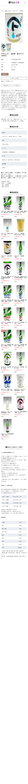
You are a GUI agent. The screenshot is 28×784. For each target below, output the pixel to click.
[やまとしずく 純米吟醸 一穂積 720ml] (20, 359)
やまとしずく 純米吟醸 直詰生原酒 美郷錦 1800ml (7, 300)
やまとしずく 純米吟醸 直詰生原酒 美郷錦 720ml (20, 300)
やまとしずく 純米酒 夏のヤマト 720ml (7, 234)
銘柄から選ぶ (8, 11)
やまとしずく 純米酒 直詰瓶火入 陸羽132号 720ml (20, 212)
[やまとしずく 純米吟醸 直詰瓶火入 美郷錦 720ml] (20, 336)
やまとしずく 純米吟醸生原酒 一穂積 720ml (7, 434)
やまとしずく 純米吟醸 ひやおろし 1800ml (7, 323)
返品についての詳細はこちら (7, 81)
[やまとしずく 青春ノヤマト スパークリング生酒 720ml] (7, 381)
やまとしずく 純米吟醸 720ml (19, 256)
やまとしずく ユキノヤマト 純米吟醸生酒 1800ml (20, 390)
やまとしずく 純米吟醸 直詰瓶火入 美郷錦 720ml (20, 345)
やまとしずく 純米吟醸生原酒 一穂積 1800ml (21, 412)
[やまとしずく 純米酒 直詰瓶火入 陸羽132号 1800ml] (7, 203)
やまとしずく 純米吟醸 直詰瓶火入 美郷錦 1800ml (7, 345)
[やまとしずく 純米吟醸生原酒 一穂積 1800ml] (20, 403)
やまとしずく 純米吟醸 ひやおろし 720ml (20, 323)
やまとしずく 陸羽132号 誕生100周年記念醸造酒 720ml (20, 277)
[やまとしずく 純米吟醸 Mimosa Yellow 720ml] (20, 225)
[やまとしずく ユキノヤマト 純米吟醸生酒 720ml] (7, 403)
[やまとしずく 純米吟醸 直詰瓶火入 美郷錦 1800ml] (7, 336)
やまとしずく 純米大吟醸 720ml (7, 256)
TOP (2, 11)
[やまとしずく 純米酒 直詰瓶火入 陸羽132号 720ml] (20, 203)
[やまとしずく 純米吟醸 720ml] (20, 248)
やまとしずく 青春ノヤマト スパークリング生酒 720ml (7, 390)
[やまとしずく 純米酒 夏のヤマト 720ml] (7, 225)
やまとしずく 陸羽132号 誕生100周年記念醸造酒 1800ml (7, 277)
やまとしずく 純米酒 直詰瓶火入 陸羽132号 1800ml (7, 212)
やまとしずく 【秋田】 (18, 11)
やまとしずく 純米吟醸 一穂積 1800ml (7, 367)
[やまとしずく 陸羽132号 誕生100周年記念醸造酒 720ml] (20, 268)
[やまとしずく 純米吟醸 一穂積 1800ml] (7, 359)
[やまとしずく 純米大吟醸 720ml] (7, 248)
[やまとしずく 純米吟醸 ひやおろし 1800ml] (7, 314)
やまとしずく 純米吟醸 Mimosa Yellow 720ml (19, 234)
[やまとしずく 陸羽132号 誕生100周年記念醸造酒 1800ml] (7, 268)
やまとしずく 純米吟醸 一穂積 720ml (20, 367)
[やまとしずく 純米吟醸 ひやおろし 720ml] (20, 314)
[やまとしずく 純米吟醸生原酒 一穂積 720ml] (7, 426)
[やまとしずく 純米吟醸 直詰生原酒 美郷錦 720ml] (20, 292)
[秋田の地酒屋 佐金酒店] (14, 3)
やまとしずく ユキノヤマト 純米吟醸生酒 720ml (7, 412)
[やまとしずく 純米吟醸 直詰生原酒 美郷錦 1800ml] (7, 292)
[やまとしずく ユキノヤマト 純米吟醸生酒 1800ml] (20, 381)
